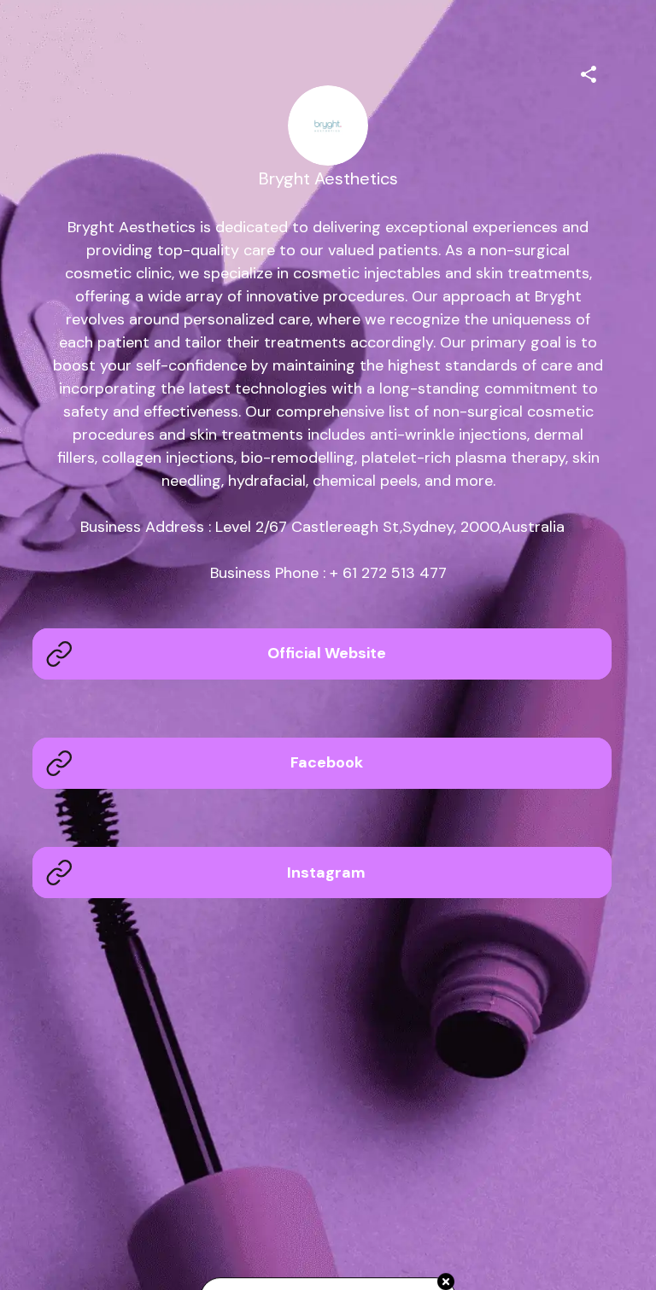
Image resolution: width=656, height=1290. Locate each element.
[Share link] (588, 71)
